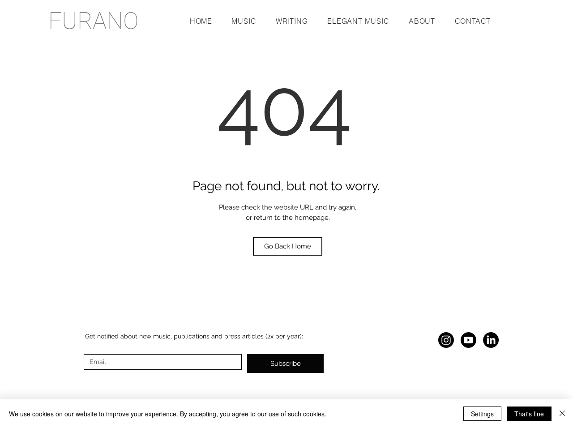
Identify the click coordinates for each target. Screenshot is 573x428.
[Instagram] (446, 340)
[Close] (562, 414)
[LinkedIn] (491, 340)
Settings (482, 413)
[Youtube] (468, 340)
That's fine (529, 413)
